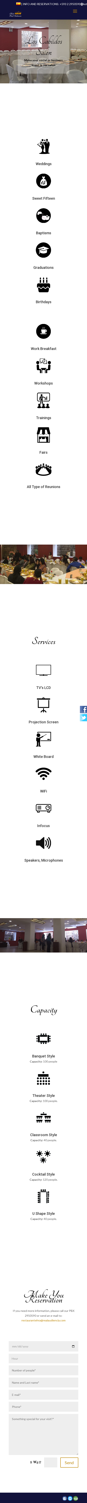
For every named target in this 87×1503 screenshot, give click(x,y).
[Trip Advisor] (75, 1498)
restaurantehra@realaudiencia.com (43, 1320)
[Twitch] (70, 1498)
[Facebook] (64, 1498)
